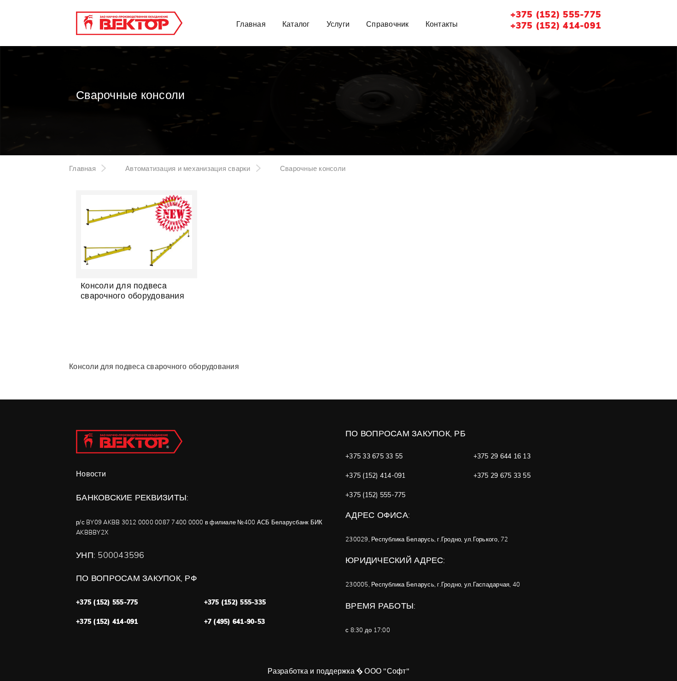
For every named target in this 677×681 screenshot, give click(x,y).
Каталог (296, 24)
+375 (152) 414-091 (555, 25)
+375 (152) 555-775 (555, 14)
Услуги (338, 24)
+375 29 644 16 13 (502, 456)
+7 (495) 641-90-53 (234, 621)
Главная (251, 24)
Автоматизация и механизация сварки (188, 168)
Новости (91, 474)
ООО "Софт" (386, 670)
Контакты (442, 24)
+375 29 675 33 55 (502, 475)
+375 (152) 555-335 (235, 602)
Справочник (387, 24)
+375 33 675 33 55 (374, 456)
